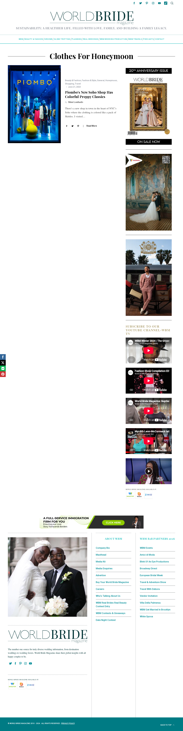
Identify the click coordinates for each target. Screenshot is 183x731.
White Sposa (146, 616)
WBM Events (146, 548)
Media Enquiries (104, 568)
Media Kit (101, 561)
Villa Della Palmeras (150, 602)
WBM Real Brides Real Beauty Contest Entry (111, 604)
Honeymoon (111, 80)
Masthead (101, 554)
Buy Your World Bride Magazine (112, 582)
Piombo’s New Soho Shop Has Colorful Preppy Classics (89, 94)
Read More (91, 126)
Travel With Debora (150, 589)
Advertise (101, 575)
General (101, 80)
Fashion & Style (89, 80)
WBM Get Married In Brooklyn (155, 609)
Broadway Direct (148, 568)
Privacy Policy (68, 723)
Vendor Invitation (149, 596)
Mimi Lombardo (75, 101)
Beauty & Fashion (73, 80)
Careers (100, 589)
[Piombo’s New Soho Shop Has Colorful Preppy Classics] (34, 104)
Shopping (69, 84)
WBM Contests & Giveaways (110, 613)
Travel (78, 84)
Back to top (166, 725)
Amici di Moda (147, 554)
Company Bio (103, 548)
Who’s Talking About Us (108, 596)
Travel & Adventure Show (153, 582)
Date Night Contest (106, 620)
